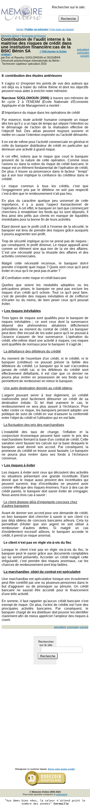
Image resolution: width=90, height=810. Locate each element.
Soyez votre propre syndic (61, 769)
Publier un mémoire (36, 29)
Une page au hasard (62, 29)
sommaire (83, 52)
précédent (83, 49)
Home (19, 29)
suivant (84, 55)
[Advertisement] (45, 711)
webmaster (61, 794)
